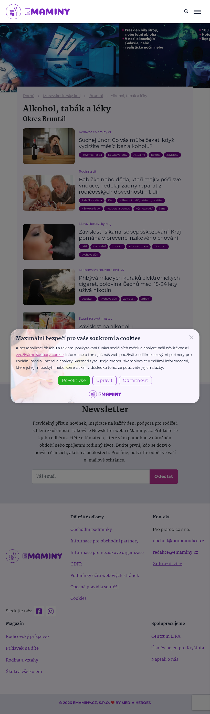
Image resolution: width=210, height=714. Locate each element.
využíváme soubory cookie (40, 354)
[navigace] (197, 11)
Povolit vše (74, 380)
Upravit (104, 380)
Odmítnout (135, 380)
